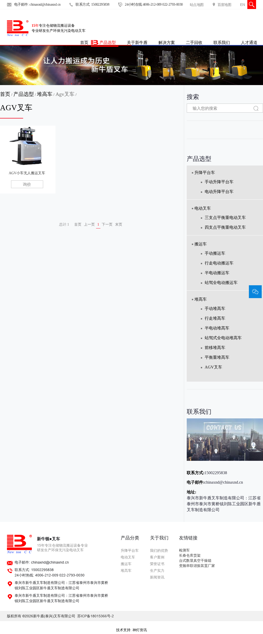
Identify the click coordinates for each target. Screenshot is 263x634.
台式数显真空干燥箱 (195, 561)
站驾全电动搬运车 (221, 282)
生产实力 (157, 570)
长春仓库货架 (190, 555)
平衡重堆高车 (217, 357)
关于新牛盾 (137, 42)
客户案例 (157, 557)
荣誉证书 (157, 564)
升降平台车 (204, 172)
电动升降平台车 (219, 191)
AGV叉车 (213, 367)
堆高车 (44, 94)
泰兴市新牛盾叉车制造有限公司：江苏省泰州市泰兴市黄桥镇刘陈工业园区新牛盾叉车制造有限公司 (224, 504)
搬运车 (200, 244)
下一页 (107, 224)
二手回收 (194, 42)
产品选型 (107, 42)
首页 (5, 94)
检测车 (184, 550)
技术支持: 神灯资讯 (131, 630)
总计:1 (64, 224)
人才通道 (249, 42)
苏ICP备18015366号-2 (95, 616)
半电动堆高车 (217, 328)
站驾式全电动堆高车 (223, 338)
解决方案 (166, 42)
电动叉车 (202, 208)
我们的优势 (159, 550)
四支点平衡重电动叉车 (225, 227)
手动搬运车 (215, 253)
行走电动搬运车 (219, 263)
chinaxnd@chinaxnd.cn (223, 482)
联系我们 (221, 42)
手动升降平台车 (219, 182)
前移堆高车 (215, 347)
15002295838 (215, 473)
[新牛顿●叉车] (18, 28)
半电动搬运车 (217, 273)
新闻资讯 (157, 577)
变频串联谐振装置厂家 (197, 566)
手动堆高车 (215, 308)
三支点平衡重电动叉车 (225, 217)
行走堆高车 (215, 318)
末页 (118, 224)
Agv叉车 (64, 94)
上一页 (89, 224)
